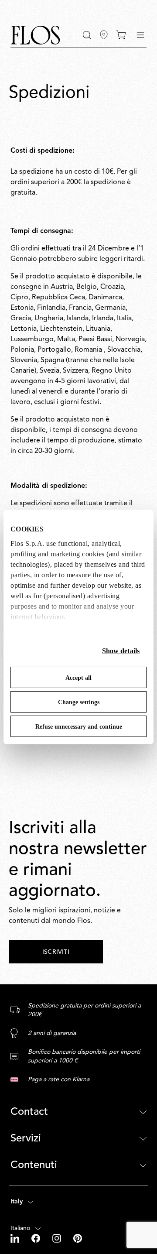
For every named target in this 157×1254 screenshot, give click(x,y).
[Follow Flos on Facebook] (36, 1238)
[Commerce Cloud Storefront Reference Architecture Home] (35, 35)
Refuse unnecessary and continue (78, 726)
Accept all (78, 678)
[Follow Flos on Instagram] (57, 1238)
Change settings (78, 702)
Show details (121, 650)
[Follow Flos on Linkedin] (15, 1238)
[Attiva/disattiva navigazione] (140, 35)
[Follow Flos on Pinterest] (77, 1238)
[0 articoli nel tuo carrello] (121, 35)
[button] (87, 35)
